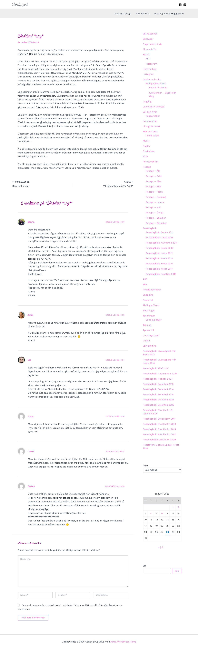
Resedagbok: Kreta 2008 (159, 248)
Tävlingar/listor (151, 305)
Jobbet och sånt (152, 79)
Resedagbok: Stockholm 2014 (159, 429)
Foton (146, 54)
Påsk (145, 156)
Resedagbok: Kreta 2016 (159, 263)
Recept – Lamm (155, 202)
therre (31, 451)
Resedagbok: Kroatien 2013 (161, 274)
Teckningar (149, 310)
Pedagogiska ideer (156, 83)
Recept (147, 166)
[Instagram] (184, 4)
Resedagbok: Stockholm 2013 (159, 424)
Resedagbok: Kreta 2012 (159, 253)
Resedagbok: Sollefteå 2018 (158, 394)
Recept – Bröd (154, 176)
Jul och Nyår (150, 111)
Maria (30, 416)
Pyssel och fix (150, 161)
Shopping (148, 294)
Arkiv (145, 465)
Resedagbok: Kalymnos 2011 (161, 242)
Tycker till (148, 330)
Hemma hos (149, 69)
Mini (145, 284)
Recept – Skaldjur (156, 217)
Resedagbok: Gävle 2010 (159, 237)
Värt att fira (149, 345)
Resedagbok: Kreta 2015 (159, 258)
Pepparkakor (153, 116)
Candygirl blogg (122, 13)
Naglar (146, 146)
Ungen (146, 340)
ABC (145, 279)
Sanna (31, 221)
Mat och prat (150, 131)
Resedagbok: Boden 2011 (159, 232)
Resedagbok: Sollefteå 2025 (158, 404)
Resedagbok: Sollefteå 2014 (158, 389)
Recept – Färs (153, 181)
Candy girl (20, 4)
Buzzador (148, 38)
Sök (144, 566)
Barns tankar (150, 33)
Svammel (148, 300)
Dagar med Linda (152, 44)
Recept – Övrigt (155, 212)
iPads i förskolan (158, 87)
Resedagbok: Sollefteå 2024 (158, 399)
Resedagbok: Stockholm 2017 (159, 434)
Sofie (30, 315)
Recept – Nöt (153, 207)
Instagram (151, 63)
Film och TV (149, 49)
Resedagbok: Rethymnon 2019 (160, 373)
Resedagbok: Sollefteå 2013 (158, 384)
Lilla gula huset (151, 126)
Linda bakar (152, 135)
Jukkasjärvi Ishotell (154, 106)
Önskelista (149, 151)
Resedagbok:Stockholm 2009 (159, 439)
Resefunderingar (152, 289)
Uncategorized (151, 335)
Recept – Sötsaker (156, 223)
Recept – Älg (153, 171)
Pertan (31, 486)
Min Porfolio (142, 13)
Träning (147, 325)
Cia (29, 359)
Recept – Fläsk (154, 191)
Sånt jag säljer (154, 319)
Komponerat (150, 121)
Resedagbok (149, 228)
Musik (146, 140)
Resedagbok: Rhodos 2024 (158, 378)
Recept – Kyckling (156, 197)
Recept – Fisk (153, 186)
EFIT (148, 58)
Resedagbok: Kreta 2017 (159, 268)
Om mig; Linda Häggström (169, 13)
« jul (160, 547)
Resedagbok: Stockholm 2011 (159, 418)
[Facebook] (180, 4)
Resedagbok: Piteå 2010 (156, 368)
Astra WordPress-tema (123, 641)
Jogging (147, 101)
